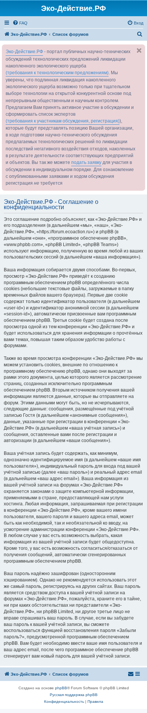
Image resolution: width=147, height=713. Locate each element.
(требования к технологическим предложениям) (57, 72)
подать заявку (86, 162)
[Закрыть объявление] (139, 50)
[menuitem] (20, 23)
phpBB (61, 688)
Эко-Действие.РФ (24, 51)
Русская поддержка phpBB (74, 695)
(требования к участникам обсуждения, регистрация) (62, 121)
